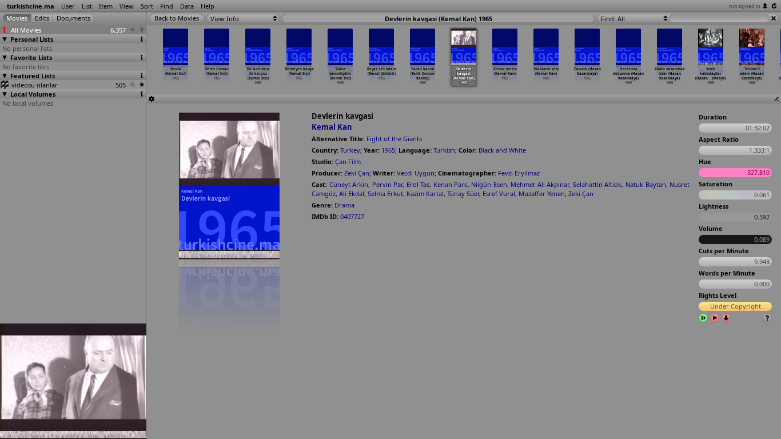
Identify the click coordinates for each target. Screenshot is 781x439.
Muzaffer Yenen (542, 193)
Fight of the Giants (394, 138)
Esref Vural (499, 193)
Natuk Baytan (645, 184)
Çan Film (348, 161)
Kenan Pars (450, 184)
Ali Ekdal (351, 193)
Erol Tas (418, 184)
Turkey (350, 150)
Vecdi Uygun (416, 173)
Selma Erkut (385, 193)
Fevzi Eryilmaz (519, 173)
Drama (344, 205)
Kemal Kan (332, 127)
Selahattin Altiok (597, 184)
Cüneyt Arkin (349, 184)
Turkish (444, 150)
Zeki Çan (356, 173)
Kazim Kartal (425, 193)
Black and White (502, 150)
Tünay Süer (463, 193)
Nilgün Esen (489, 184)
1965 (388, 150)
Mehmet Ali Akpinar (540, 184)
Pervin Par (387, 184)
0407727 (352, 216)
